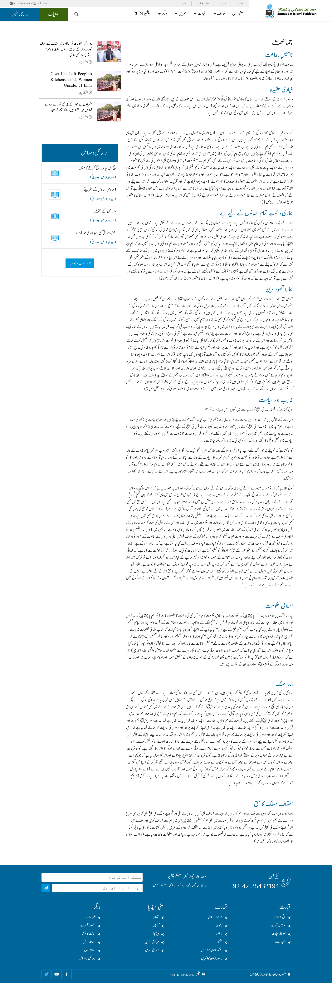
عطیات (53, 14)
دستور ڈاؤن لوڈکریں (211, 958)
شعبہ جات (280, 942)
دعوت (219, 925)
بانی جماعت (280, 917)
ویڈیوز (240, 3)
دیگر (164, 13)
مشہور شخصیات (87, 925)
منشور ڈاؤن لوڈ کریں (211, 950)
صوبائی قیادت (279, 934)
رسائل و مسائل (87, 958)
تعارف (221, 13)
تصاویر (223, 3)
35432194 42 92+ (254, 886)
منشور (219, 942)
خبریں (182, 13)
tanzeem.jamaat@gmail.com (30, 3)
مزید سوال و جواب (80, 263)
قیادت (201, 13)
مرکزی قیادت (278, 925)
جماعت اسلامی (215, 917)
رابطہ (184, 3)
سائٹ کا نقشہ (203, 3)
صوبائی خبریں (152, 950)
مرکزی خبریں (152, 942)
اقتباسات (90, 917)
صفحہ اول (237, 13)
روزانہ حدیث (88, 950)
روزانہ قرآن (89, 942)
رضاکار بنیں (20, 14)
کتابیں (156, 925)
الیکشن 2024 (142, 13)
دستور (219, 934)
